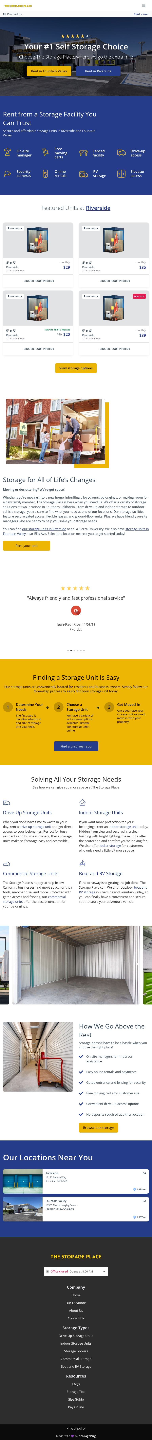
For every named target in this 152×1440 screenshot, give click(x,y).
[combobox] (76, 1271)
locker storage (110, 845)
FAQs (76, 1384)
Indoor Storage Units (76, 1343)
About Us (76, 1310)
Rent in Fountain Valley (49, 71)
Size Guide (76, 1399)
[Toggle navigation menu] (145, 5)
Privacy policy (76, 1428)
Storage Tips (76, 1392)
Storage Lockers (76, 1351)
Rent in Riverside (98, 71)
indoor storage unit (123, 827)
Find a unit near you (76, 746)
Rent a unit (141, 14)
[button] (68, 650)
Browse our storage (98, 1127)
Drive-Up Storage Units (76, 1336)
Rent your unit (26, 546)
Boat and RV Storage (76, 1366)
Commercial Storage (76, 1359)
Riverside (98, 207)
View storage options (76, 368)
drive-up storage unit (35, 827)
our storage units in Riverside (44, 529)
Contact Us (76, 1318)
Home (76, 1295)
